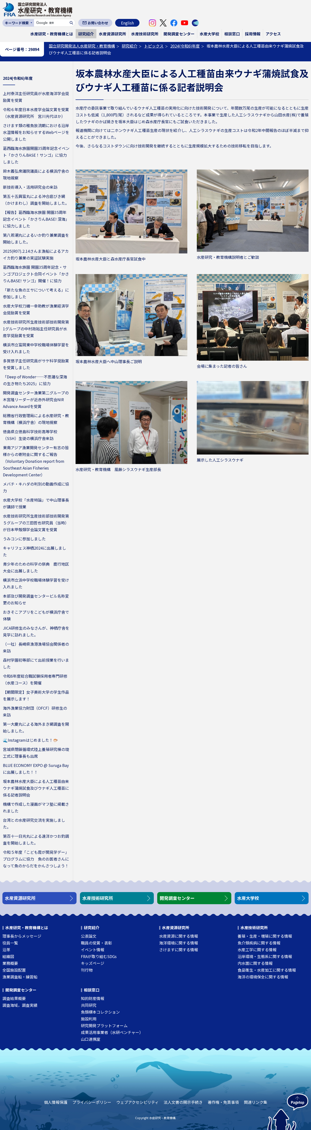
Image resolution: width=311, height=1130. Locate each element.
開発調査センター (179, 34)
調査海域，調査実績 (19, 1005)
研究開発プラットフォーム (104, 1025)
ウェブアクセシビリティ (137, 1102)
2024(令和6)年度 (185, 46)
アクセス (273, 34)
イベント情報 (92, 949)
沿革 (6, 949)
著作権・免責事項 (223, 1102)
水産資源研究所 (112, 34)
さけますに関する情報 (178, 949)
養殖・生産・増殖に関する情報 (265, 936)
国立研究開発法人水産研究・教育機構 (82, 46)
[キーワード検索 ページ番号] (18, 23)
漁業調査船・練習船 (19, 977)
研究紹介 (86, 34)
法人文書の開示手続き (183, 1102)
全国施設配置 (14, 970)
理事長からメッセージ (21, 936)
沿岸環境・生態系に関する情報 (265, 956)
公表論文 (88, 936)
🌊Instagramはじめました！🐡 (30, 740)
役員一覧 (10, 943)
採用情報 (252, 34)
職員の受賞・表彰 (96, 943)
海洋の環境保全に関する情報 (263, 977)
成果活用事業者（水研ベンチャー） (112, 1032)
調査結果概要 (14, 998)
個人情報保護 (55, 1102)
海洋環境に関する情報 (178, 943)
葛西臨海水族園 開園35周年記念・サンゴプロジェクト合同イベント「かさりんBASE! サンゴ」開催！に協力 (36, 274)
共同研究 (88, 1005)
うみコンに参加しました (24, 539)
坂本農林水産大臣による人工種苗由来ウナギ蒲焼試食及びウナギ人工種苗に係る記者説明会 (36, 788)
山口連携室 (90, 1039)
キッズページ (92, 963)
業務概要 (10, 963)
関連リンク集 (255, 1102)
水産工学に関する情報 (257, 949)
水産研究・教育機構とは (51, 34)
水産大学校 (209, 34)
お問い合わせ (98, 22)
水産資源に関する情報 (178, 936)
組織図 (8, 956)
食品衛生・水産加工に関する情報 (267, 970)
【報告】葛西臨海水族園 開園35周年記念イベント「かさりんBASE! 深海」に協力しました (36, 219)
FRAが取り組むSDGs (99, 956)
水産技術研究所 (144, 34)
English (127, 23)
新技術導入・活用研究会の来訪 (30, 187)
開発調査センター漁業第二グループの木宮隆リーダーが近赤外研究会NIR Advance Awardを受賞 (36, 399)
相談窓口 (232, 34)
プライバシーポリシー (91, 1102)
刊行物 (87, 970)
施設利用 (88, 1019)
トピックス (154, 46)
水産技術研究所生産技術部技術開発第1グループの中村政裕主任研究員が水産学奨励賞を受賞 (36, 328)
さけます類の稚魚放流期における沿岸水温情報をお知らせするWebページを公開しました (36, 132)
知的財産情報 (92, 998)
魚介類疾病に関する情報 (259, 943)
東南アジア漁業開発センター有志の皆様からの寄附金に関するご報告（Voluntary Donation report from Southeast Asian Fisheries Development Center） (36, 461)
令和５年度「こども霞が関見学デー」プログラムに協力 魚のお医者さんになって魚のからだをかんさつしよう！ (36, 859)
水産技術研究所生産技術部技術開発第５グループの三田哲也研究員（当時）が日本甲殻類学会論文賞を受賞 (36, 522)
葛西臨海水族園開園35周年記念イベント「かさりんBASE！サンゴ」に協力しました (36, 155)
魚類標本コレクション (100, 1012)
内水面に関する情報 (255, 963)
